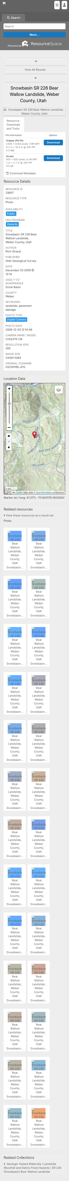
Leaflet (18, 492)
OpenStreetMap (44, 492)
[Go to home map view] (9, 436)
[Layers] (59, 389)
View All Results (35, 69)
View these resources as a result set (29, 515)
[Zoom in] (9, 389)
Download (53, 142)
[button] (34, 435)
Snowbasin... (15, 567)
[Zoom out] (9, 427)
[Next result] (35, 78)
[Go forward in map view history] (9, 442)
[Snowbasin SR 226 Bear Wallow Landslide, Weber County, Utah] (34, 111)
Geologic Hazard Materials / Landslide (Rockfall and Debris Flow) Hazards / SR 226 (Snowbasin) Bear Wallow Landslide (32, 1167)
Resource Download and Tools (13, 124)
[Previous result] (36, 61)
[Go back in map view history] (9, 447)
